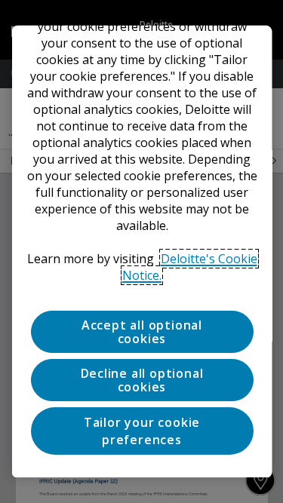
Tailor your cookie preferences (141, 430)
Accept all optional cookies (141, 331)
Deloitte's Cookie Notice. (189, 266)
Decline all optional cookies (141, 380)
